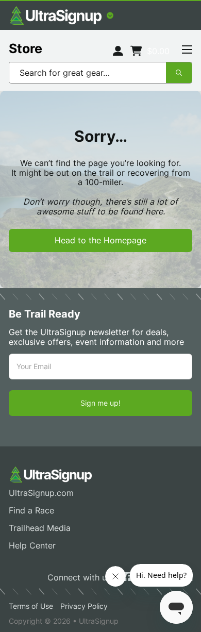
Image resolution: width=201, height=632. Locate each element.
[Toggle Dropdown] (110, 15)
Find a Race (31, 510)
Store (25, 48)
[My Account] (118, 51)
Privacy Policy (84, 606)
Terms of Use (31, 606)
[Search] (179, 72)
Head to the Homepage (100, 240)
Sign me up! (100, 402)
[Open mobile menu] (187, 49)
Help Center (32, 546)
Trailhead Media (40, 528)
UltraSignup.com (41, 493)
